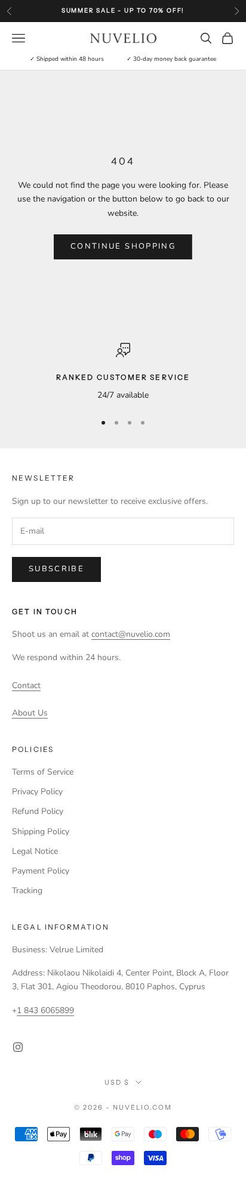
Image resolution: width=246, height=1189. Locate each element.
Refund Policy (37, 811)
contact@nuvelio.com (130, 634)
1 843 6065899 (45, 1010)
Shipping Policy (40, 831)
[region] (123, 372)
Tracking (27, 890)
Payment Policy (40, 871)
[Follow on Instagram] (18, 1047)
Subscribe (56, 568)
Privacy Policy (37, 791)
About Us (30, 713)
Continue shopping (123, 246)
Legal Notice (35, 851)
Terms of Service (42, 772)
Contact (26, 685)
